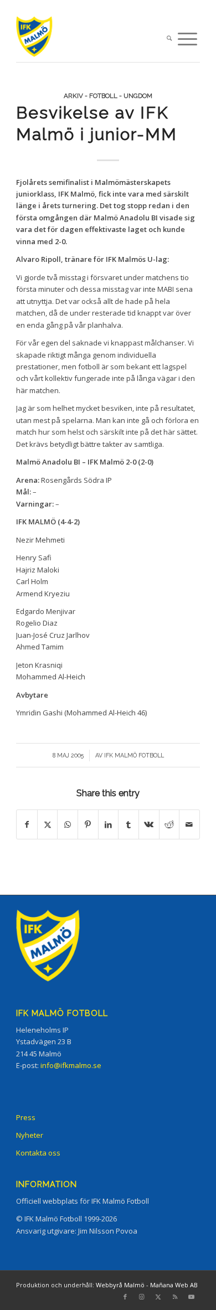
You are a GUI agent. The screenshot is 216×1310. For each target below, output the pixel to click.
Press (25, 1117)
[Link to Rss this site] (175, 1296)
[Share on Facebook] (27, 824)
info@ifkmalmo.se (70, 1065)
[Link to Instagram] (141, 1296)
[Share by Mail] (189, 824)
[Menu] (187, 39)
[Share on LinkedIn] (109, 824)
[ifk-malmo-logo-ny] (89, 39)
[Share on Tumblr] (128, 824)
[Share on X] (48, 824)
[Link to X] (158, 1296)
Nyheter (29, 1135)
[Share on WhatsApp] (68, 824)
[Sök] (169, 39)
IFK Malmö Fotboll (134, 755)
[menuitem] (169, 39)
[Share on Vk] (149, 824)
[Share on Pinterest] (88, 824)
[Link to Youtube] (191, 1296)
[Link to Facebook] (125, 1296)
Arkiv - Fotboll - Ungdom (108, 96)
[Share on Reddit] (169, 824)
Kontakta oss (38, 1153)
